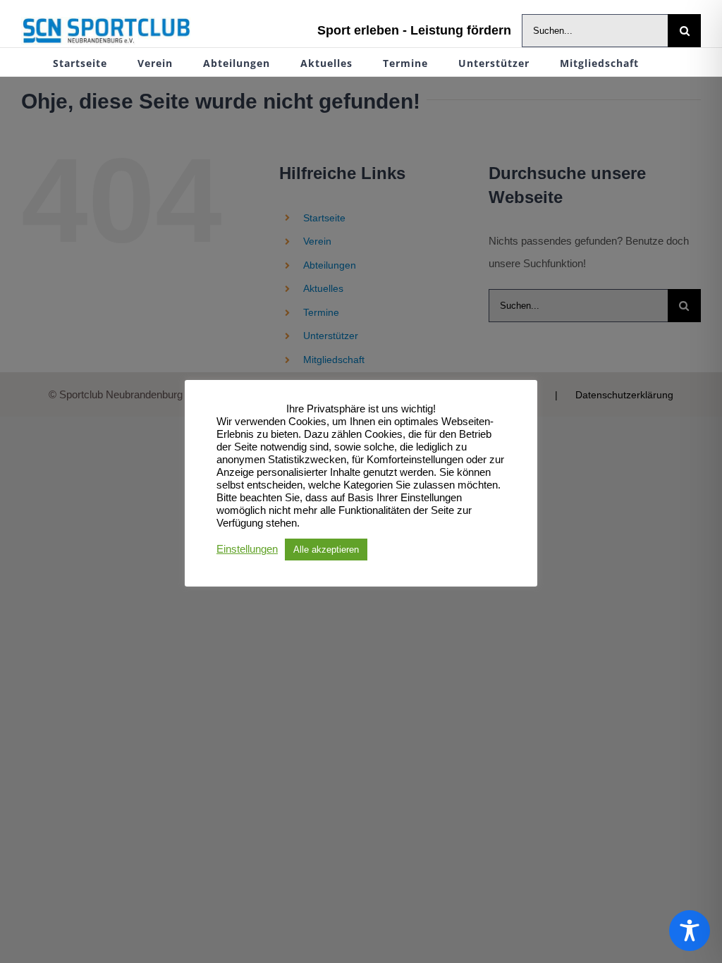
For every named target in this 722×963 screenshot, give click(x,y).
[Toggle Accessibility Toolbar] (689, 930)
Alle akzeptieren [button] (326, 549)
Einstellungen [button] (247, 549)
